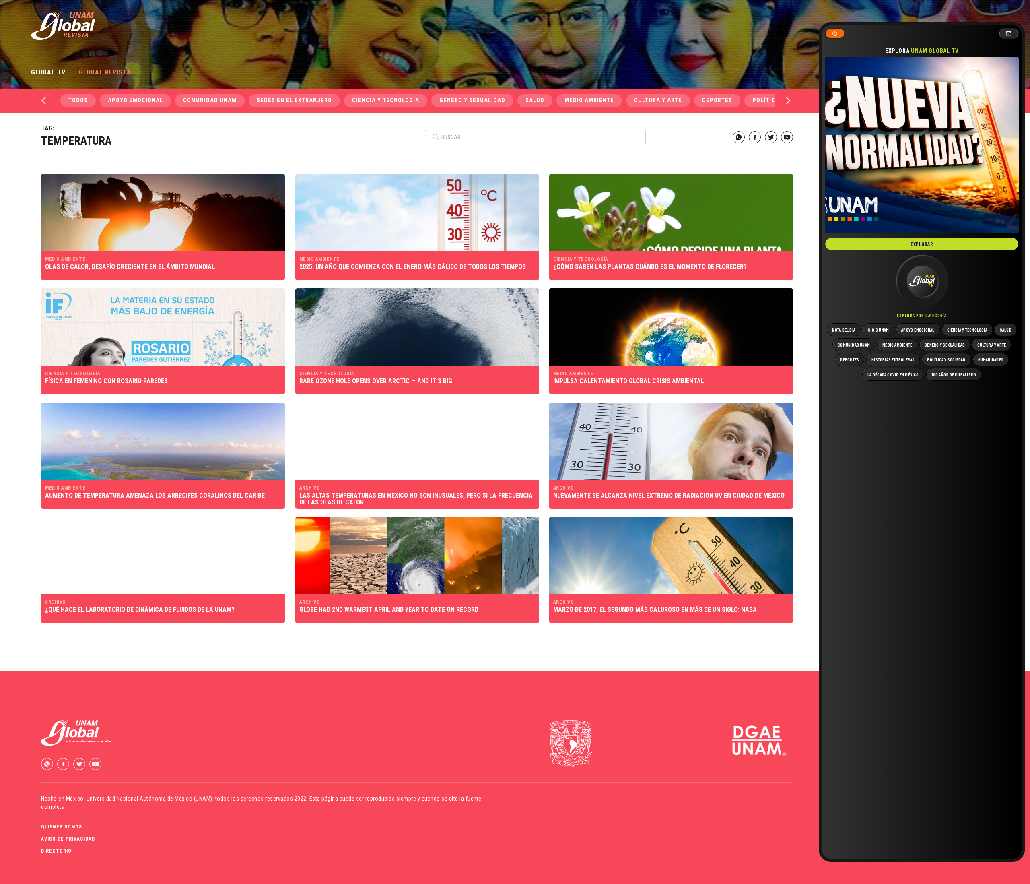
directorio (56, 851)
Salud (534, 100)
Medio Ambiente (589, 100)
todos (78, 100)
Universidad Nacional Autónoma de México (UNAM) (149, 798)
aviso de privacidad (68, 839)
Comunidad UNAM (210, 100)
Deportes (717, 100)
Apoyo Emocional (135, 100)
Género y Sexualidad (472, 100)
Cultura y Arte (658, 100)
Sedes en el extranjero (294, 100)
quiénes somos (61, 827)
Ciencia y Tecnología (385, 100)
